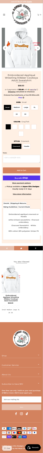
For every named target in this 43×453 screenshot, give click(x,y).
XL (35, 107)
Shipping (11, 92)
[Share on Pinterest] (35, 248)
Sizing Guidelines (10, 207)
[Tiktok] (26, 414)
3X (25, 114)
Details (6, 203)
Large (26, 107)
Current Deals (24, 207)
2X (17, 114)
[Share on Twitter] (21, 248)
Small (7, 107)
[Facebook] (16, 414)
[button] (21, 90)
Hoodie (26, 146)
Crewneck (16, 146)
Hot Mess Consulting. (23, 448)
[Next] (37, 48)
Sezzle (29, 2)
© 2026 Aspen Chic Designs (13, 446)
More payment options (21, 183)
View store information (22, 194)
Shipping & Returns (18, 203)
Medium (17, 107)
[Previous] (5, 48)
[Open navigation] (6, 14)
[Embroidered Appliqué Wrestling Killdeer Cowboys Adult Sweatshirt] (11, 279)
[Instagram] (21, 414)
